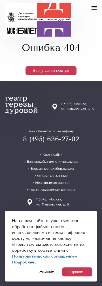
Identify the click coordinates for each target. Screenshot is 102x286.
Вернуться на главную (51, 71)
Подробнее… (24, 262)
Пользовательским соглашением (44, 256)
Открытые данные (52, 176)
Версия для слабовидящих (52, 169)
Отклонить (46, 272)
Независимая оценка (52, 183)
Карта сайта (52, 155)
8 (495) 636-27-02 (51, 139)
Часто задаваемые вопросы (52, 190)
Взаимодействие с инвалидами (52, 162)
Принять (77, 272)
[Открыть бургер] (94, 8)
